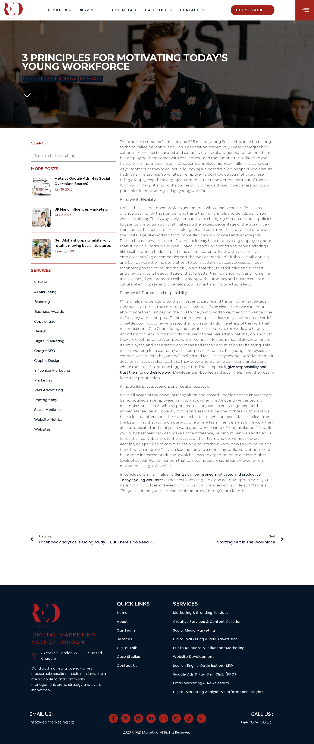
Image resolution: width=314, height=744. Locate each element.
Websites (42, 429)
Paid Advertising (48, 390)
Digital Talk (124, 10)
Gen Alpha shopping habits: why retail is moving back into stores (82, 243)
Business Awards (49, 312)
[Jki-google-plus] (201, 718)
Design (40, 331)
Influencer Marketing (52, 370)
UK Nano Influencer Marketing (81, 209)
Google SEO (44, 351)
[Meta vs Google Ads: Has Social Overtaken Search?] (41, 186)
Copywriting (44, 321)
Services (89, 10)
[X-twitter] (126, 718)
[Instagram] (138, 718)
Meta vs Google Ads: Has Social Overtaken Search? (82, 181)
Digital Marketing (49, 341)
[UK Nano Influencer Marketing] (41, 217)
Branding (42, 302)
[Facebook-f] (113, 718)
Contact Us (192, 10)
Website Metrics (48, 420)
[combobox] (73, 156)
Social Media (45, 410)
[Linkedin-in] (151, 718)
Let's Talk (249, 10)
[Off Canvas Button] (305, 9)
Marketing (43, 380)
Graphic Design (47, 361)
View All (41, 282)
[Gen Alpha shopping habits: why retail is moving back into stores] (41, 248)
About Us (57, 10)
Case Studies (158, 10)
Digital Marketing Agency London (63, 638)
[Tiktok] (189, 718)
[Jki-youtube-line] (163, 718)
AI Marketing (45, 292)
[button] (73, 410)
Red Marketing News (50, 79)
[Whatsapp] (176, 718)
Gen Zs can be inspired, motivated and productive (218, 474)
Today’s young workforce (142, 480)
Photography (45, 400)
